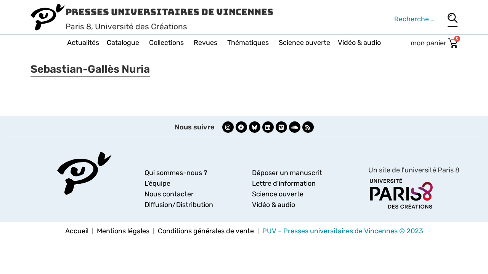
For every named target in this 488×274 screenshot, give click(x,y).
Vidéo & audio (359, 42)
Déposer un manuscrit (287, 173)
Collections (166, 42)
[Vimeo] (281, 127)
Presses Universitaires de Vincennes (169, 12)
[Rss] (308, 127)
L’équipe (157, 183)
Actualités (83, 42)
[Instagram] (228, 127)
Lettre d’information (284, 183)
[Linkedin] (268, 127)
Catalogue (123, 42)
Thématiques (248, 42)
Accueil (76, 231)
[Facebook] (241, 127)
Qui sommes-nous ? (175, 173)
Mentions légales (123, 231)
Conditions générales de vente (206, 231)
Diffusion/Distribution (178, 205)
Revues (205, 42)
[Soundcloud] (294, 127)
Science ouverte (304, 42)
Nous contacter (169, 194)
